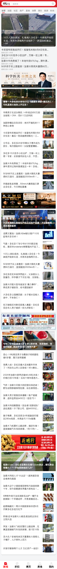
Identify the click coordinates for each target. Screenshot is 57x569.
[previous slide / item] (3, 30)
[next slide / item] (54, 30)
